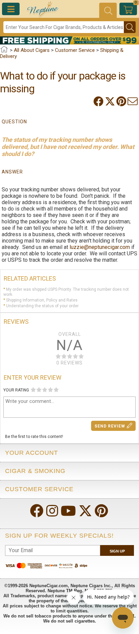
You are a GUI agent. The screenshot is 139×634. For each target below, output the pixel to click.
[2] (39, 389)
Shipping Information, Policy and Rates (42, 300)
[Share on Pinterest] (122, 101)
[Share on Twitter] (110, 101)
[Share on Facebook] (99, 101)
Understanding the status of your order (42, 305)
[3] (45, 389)
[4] (50, 389)
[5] (56, 389)
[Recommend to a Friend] (133, 101)
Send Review (109, 426)
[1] (33, 389)
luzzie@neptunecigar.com (100, 247)
